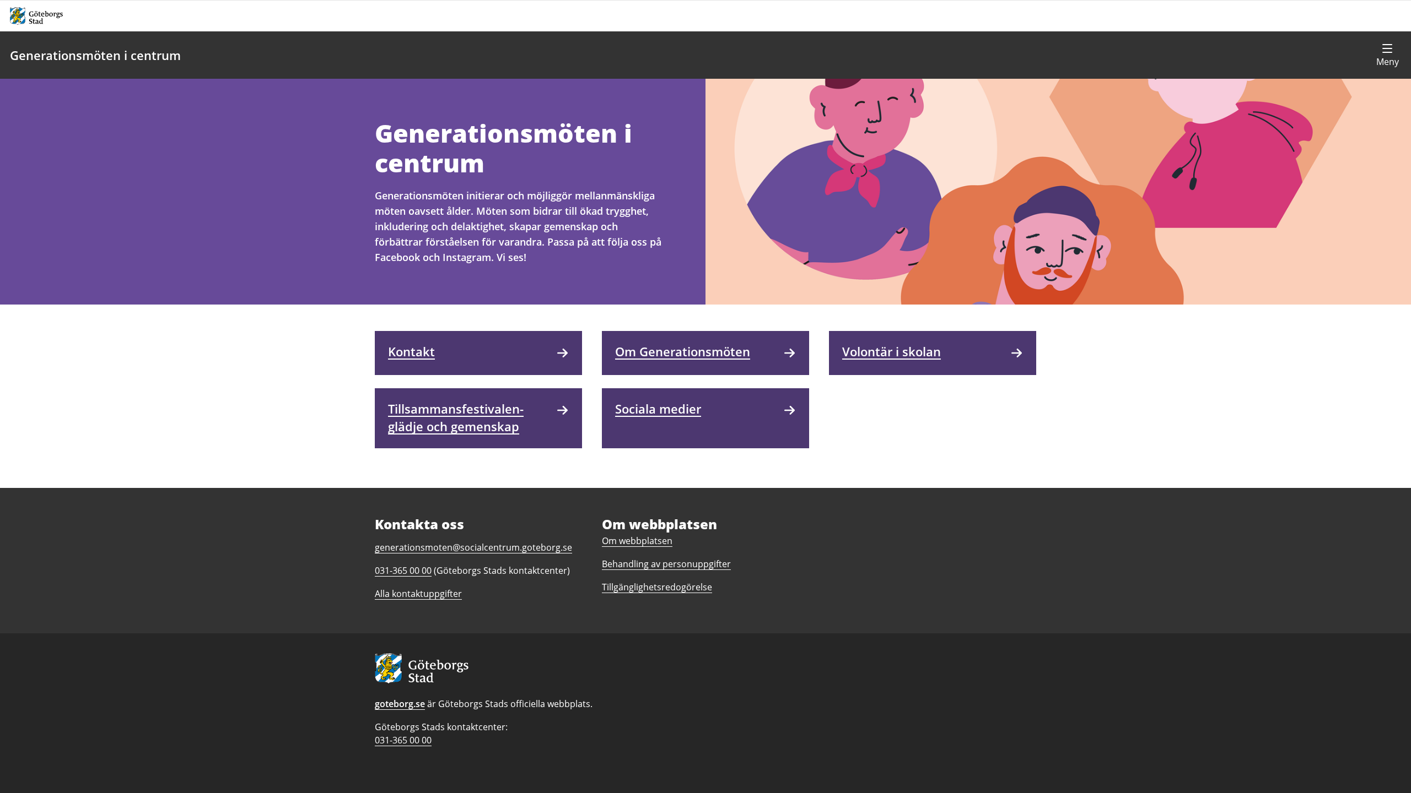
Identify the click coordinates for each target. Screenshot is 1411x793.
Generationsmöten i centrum (95, 55)
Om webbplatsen (637, 541)
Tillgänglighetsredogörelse (657, 587)
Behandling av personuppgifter (666, 564)
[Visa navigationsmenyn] (1387, 55)
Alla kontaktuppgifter (418, 594)
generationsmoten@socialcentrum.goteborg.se (473, 547)
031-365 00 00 (403, 740)
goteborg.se (400, 704)
